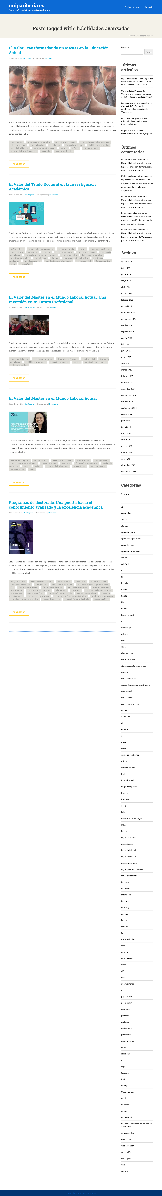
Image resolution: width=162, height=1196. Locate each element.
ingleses (125, 882)
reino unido (126, 1053)
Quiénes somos (132, 7)
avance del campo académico (41, 249)
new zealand (127, 958)
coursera (125, 672)
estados (124, 761)
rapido (124, 1047)
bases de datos (64, 581)
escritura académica (86, 252)
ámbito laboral (40, 460)
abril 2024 (125, 439)
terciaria (125, 1072)
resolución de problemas (102, 596)
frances (124, 793)
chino (123, 640)
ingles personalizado (130, 875)
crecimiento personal (43, 359)
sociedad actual (17, 469)
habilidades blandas (19, 148)
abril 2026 (125, 287)
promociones (79, 466)
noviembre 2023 (128, 471)
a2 (122, 506)
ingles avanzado (128, 837)
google (124, 805)
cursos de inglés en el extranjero (135, 684)
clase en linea (127, 653)
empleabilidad (89, 359)
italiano (124, 913)
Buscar (149, 52)
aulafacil (125, 564)
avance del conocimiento (41, 581)
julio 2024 (125, 420)
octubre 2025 (127, 325)
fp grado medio (128, 780)
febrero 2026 (127, 299)
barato (124, 595)
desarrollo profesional (67, 359)
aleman (124, 525)
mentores (76, 590)
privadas (125, 1015)
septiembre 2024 (129, 407)
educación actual (18, 145)
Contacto (149, 7)
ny (122, 990)
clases (82, 249)
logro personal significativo (76, 258)
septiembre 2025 (129, 331)
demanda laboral (49, 463)
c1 (122, 621)
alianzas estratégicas (20, 460)
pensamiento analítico (86, 593)
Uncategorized (25, 58)
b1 (122, 570)
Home (131, 35)
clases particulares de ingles (133, 665)
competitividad (101, 460)
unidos (124, 1111)
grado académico (69, 255)
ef (122, 723)
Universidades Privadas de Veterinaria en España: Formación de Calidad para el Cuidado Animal (136, 93)
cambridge (126, 627)
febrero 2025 (127, 376)
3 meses (125, 494)
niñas (123, 964)
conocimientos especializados (23, 463)
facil (123, 774)
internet (125, 901)
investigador (40, 258)
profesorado (126, 1028)
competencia (16, 142)
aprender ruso (127, 545)
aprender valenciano (130, 551)
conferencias (41, 584)
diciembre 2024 (128, 388)
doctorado (32, 252)
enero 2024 (126, 458)
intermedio (126, 894)
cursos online (127, 697)
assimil (124, 557)
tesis (13, 264)
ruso (123, 1060)
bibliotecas (81, 581)
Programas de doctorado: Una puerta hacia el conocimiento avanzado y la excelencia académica (56, 505)
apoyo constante (18, 581)
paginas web (126, 996)
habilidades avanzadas (99, 145)
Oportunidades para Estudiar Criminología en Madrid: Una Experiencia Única (134, 121)
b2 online (125, 583)
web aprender (127, 1145)
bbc (122, 602)
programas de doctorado (38, 596)
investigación (16, 590)
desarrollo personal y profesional (95, 142)
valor (32, 469)
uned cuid (125, 1104)
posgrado (46, 151)
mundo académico (32, 261)
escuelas (125, 748)
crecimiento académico (65, 142)
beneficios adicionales (62, 460)
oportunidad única (35, 593)
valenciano (126, 1139)
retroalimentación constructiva (24, 599)
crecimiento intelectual (62, 584)
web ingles (126, 1158)
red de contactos (98, 466)
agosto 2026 (126, 261)
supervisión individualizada (77, 599)
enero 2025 (126, 382)
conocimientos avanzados (38, 142)
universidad (126, 1117)
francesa (125, 799)
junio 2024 (126, 427)
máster (64, 148)
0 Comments (48, 58)
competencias (83, 460)
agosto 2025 (126, 338)
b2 (122, 576)
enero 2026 (126, 306)
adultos (124, 519)
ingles (124, 824)
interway (125, 907)
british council (127, 615)
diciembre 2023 (128, 465)
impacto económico (59, 362)
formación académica (28, 587)
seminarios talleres (51, 599)
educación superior (64, 252)
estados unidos (128, 767)
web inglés (126, 1152)
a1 (122, 500)
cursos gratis (127, 691)
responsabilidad (84, 261)
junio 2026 (126, 274)
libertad (55, 258)
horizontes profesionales (44, 148)
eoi (122, 735)
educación (125, 716)
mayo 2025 (126, 357)
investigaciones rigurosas (39, 590)
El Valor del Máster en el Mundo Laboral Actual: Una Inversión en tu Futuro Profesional (57, 300)
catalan (124, 634)
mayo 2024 (126, 433)
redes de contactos (19, 365)
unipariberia (126, 159)
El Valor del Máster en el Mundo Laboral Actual (53, 398)
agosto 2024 (126, 414)
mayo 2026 (126, 280)
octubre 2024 (127, 401)
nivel (123, 977)
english (124, 729)
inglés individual (128, 850)
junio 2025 (126, 350)
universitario (26, 264)
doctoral (46, 252)
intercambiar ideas (101, 587)
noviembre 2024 (128, 395)
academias (126, 513)
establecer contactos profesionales (93, 584)
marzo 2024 (126, 446)
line (123, 932)
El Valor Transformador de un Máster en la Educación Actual (59, 50)
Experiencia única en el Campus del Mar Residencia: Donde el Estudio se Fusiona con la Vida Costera (137, 81)
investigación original (20, 258)
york (123, 1164)
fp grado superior (129, 786)
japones (124, 920)
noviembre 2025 (128, 319)
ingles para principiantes (132, 869)
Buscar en (125, 47)
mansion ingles (128, 939)
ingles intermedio (129, 862)
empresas (66, 463)
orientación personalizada (60, 593)
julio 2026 (125, 268)
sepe (123, 1066)
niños (123, 971)
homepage (126, 212)
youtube (125, 1171)
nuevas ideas (16, 593)
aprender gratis (128, 532)
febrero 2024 (127, 452)
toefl (123, 1079)
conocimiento (17, 252)
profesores (126, 1034)
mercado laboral (91, 148)
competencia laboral (19, 359)
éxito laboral (54, 145)
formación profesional (52, 587)
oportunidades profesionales (23, 151)
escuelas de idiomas (130, 754)
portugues (125, 1009)
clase (123, 646)
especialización (37, 145)
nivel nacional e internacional (98, 590)
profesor (125, 1022)
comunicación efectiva (100, 249)
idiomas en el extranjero (132, 818)
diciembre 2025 (128, 312)
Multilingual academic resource (135, 176)
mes (123, 945)
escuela (124, 742)
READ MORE (19, 164)
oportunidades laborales (95, 362)
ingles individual (128, 856)
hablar (124, 812)
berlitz (124, 608)
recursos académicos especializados (70, 596)
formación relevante (75, 145)
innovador (125, 888)
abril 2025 (125, 363)
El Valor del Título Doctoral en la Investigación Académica (52, 187)
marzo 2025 (126, 369)
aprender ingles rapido (131, 538)
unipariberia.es (26, 5)
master (27, 466)
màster (75, 148)
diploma (124, 710)
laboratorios (61, 590)
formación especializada (86, 463)
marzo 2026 (126, 293)
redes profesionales (64, 151)
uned (123, 1098)
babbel (124, 589)
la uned (124, 926)
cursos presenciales (130, 704)
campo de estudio (66, 249)
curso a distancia (128, 678)
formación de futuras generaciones (41, 255)
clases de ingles (128, 659)
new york (125, 952)
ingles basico (127, 843)
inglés (124, 831)
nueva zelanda (127, 983)
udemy (124, 1085)
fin (12, 587)
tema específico (103, 261)
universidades (127, 1133)
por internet (126, 1002)
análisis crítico (17, 249)
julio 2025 (125, 344)
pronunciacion (127, 1041)
